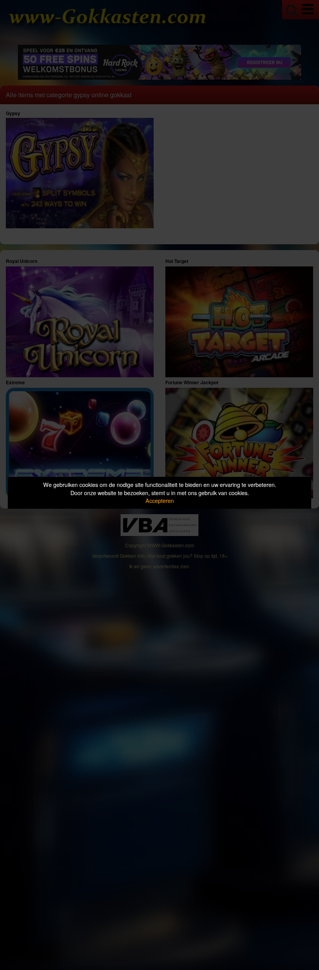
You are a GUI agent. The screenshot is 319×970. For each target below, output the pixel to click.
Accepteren (159, 500)
